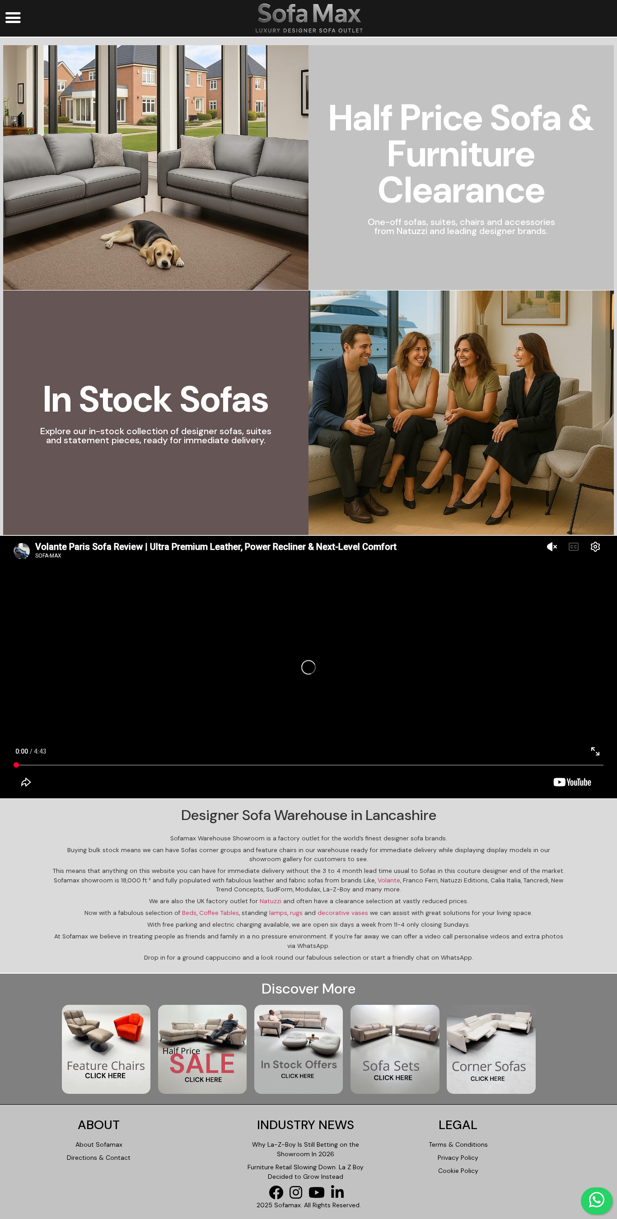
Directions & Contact (99, 1157)
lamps (278, 913)
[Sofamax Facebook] (278, 1195)
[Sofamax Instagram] (298, 1195)
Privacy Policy (458, 1157)
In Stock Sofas (156, 399)
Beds (189, 913)
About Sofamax (98, 1144)
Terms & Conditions (458, 1144)
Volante (389, 880)
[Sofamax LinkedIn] (339, 1195)
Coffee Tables (219, 913)
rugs (296, 913)
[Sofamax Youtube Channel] (318, 1195)
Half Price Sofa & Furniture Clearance (461, 154)
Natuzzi (270, 901)
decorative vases (343, 913)
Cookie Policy (458, 1171)
